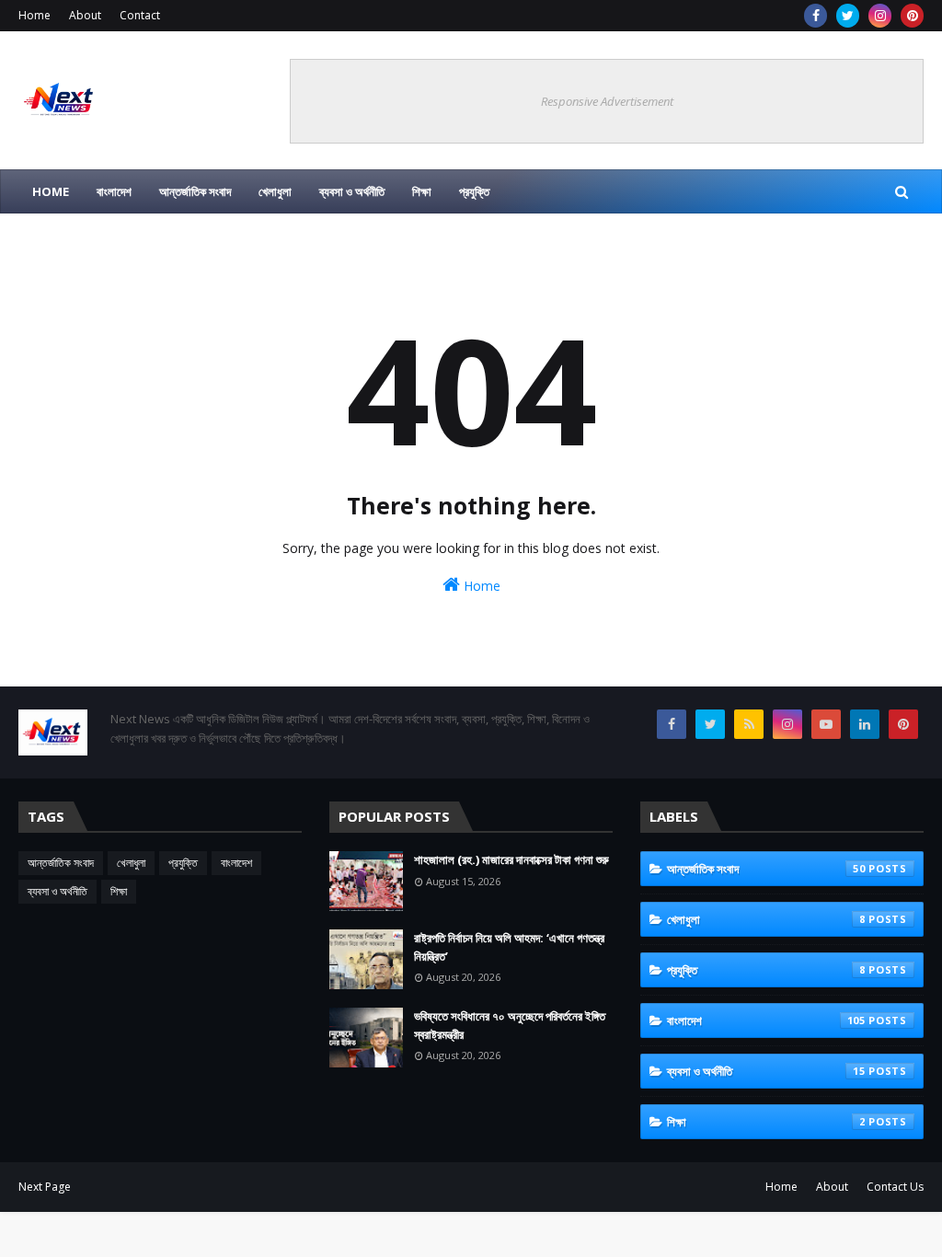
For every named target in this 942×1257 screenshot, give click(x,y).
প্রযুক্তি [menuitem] (474, 191)
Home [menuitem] (50, 191)
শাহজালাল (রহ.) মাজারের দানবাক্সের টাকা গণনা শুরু (511, 859)
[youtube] (826, 724)
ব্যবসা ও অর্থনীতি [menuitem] (352, 191)
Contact (140, 15)
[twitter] (847, 16)
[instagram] (879, 16)
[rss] (749, 724)
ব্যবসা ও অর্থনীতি (57, 891)
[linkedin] (864, 724)
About (85, 15)
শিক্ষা (118, 891)
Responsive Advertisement (607, 101)
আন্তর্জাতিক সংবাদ (61, 863)
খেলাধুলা (131, 863)
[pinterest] (912, 16)
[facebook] (815, 16)
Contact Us (895, 1186)
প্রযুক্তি (183, 863)
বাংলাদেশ (236, 863)
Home (34, 15)
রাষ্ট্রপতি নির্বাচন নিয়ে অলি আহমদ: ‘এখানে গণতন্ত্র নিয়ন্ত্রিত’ (509, 946)
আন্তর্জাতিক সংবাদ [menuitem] (195, 191)
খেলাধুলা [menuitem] (275, 191)
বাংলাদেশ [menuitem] (114, 191)
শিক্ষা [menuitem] (421, 191)
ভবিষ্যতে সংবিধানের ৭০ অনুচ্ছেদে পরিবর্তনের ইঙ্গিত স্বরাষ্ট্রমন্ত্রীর (509, 1025)
